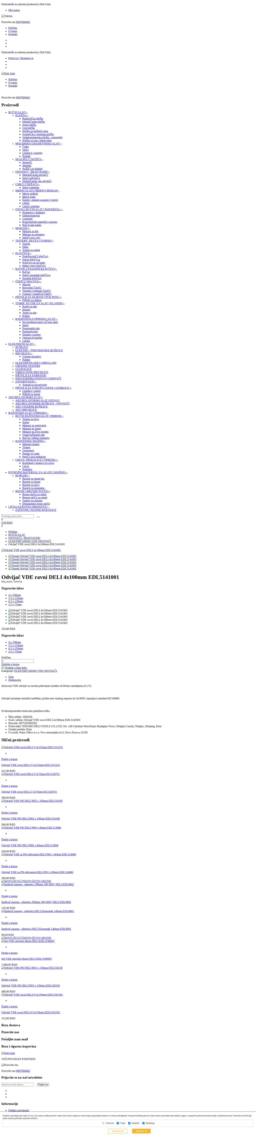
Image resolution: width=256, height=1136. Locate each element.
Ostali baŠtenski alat (33, 434)
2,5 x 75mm (15, 604)
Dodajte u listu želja (16, 667)
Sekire (25, 422)
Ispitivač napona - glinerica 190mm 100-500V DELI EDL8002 (36, 902)
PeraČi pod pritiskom (34, 456)
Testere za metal (31, 250)
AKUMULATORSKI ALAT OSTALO (37, 400)
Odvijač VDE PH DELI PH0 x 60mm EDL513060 (29, 845)
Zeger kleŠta (29, 124)
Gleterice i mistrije (32, 153)
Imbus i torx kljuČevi (34, 265)
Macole (26, 284)
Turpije (26, 243)
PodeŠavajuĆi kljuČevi (35, 256)
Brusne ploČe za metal (34, 497)
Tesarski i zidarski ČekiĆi (36, 290)
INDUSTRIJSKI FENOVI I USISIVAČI (38, 378)
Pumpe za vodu (30, 453)
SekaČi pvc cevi (31, 237)
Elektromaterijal (31, 215)
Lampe (26, 340)
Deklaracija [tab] (14, 679)
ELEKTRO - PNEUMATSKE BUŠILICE (39, 350)
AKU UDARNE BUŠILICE (31, 406)
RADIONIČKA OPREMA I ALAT (36, 318)
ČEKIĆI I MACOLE (28, 281)
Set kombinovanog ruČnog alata (40, 322)
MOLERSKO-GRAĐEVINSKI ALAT (38, 143)
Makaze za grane (31, 428)
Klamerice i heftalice (33, 212)
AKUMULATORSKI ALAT (25, 397)
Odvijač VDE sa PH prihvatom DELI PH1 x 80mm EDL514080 (37, 872)
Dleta (25, 246)
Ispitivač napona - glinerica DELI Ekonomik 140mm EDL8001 (36, 928)
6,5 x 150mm (15, 601)
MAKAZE (22, 228)
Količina (6, 657)
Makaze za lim (30, 231)
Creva (25, 466)
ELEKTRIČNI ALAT (21, 344)
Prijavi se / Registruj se (20, 58)
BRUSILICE (23, 353)
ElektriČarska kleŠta (33, 121)
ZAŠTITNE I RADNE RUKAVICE (35, 510)
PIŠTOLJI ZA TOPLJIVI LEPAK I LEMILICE (43, 387)
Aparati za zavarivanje (34, 384)
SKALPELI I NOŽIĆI (29, 159)
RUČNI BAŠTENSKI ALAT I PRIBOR (39, 416)
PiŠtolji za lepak (31, 394)
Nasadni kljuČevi (31, 278)
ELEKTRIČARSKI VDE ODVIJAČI (29, 541)
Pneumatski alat (31, 328)
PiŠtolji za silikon (31, 300)
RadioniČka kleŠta (32, 118)
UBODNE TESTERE (27, 365)
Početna (12, 27)
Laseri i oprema (30, 206)
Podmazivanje (30, 331)
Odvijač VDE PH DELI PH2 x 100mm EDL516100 (30, 818)
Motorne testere (30, 444)
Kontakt (12, 34)
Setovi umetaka (30, 187)
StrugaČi (27, 162)
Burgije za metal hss (33, 478)
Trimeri (26, 447)
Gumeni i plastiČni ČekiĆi (37, 293)
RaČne (26, 272)
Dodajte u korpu (10, 664)
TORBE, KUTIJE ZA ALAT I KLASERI (40, 303)
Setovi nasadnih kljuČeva (36, 275)
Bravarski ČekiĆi (31, 287)
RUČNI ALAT (18, 112)
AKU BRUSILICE (26, 409)
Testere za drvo (30, 419)
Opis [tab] (11, 676)
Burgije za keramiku (33, 488)
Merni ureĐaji (30, 193)
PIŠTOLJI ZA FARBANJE (30, 375)
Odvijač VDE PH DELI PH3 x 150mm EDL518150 (30, 985)
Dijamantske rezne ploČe (36, 503)
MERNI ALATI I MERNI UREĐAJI (37, 190)
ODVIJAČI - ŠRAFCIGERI (32, 171)
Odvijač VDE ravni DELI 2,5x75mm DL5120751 (29, 791)
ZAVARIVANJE (26, 381)
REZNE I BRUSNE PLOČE (32, 491)
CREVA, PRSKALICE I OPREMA (36, 459)
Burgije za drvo (30, 484)
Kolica (26, 315)
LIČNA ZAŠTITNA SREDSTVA (28, 506)
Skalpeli (26, 165)
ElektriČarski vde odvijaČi (37, 181)
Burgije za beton (31, 481)
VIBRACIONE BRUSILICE (31, 372)
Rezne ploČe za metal (34, 494)
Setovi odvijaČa (31, 178)
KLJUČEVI (23, 253)
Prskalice (27, 469)
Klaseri (26, 309)
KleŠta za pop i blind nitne (37, 140)
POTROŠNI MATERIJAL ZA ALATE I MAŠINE (38, 472)
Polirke (26, 359)
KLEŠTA (22, 115)
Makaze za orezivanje (34, 425)
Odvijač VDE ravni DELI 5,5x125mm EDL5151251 (30, 765)
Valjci (25, 149)
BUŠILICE (21, 347)
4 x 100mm (14, 595)
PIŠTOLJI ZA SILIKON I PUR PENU (38, 297)
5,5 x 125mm (15, 598)
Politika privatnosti (18, 1110)
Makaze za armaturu (33, 234)
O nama (12, 31)
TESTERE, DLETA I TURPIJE (34, 240)
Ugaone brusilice (31, 356)
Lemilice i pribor (31, 391)
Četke (25, 146)
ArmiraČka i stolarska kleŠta (38, 134)
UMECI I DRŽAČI (27, 184)
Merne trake (29, 196)
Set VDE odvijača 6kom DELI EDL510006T (26, 958)
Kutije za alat (29, 306)
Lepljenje (27, 218)
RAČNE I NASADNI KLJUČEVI (36, 268)
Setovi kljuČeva (31, 259)
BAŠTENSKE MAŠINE (30, 441)
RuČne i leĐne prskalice (35, 437)
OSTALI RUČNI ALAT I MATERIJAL (39, 209)
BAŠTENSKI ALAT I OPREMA (28, 412)
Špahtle (26, 156)
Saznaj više (118, 1131)
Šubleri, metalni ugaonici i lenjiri (40, 199)
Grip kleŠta (28, 127)
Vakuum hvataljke (32, 337)
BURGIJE (22, 475)
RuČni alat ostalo (31, 225)
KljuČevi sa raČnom (33, 262)
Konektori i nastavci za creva (38, 463)
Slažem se (141, 1131)
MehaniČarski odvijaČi (35, 174)
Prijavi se (43, 1084)
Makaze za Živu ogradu (35, 431)
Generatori (28, 450)
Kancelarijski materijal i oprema (39, 221)
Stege (25, 325)
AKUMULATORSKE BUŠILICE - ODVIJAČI (42, 403)
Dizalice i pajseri (31, 334)
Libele (25, 203)
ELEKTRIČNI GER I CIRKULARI (35, 362)
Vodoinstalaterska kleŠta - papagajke (42, 137)
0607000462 (23, 22)
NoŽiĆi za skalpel (32, 168)
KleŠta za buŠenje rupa (35, 131)
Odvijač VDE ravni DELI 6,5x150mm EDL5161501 (30, 1012)
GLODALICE (23, 369)
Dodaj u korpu (9, 759)
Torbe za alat (29, 312)
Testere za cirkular (32, 500)
